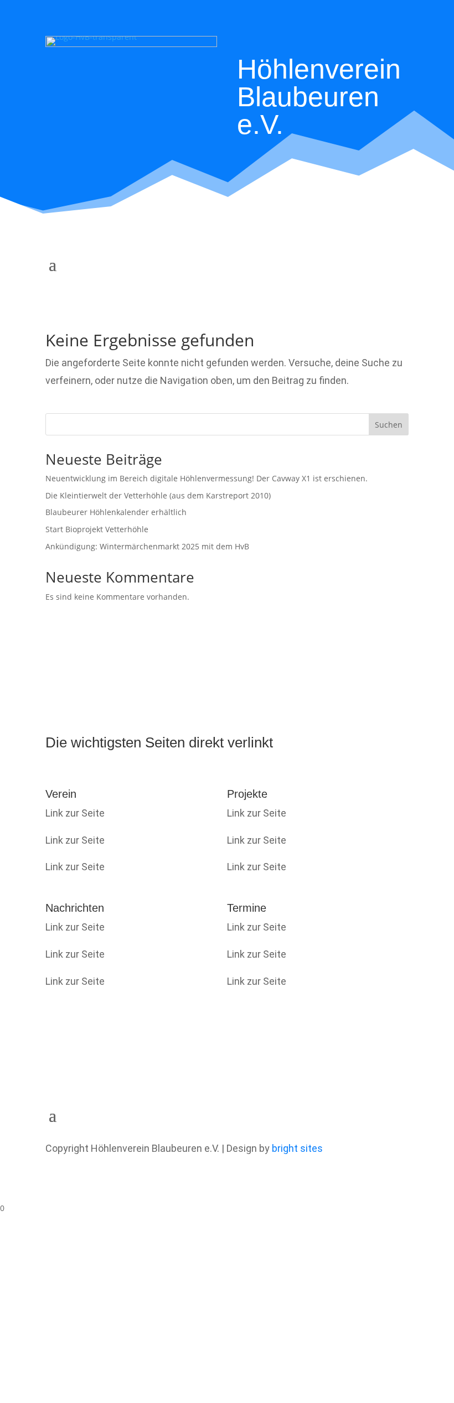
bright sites (297, 1148)
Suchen (389, 424)
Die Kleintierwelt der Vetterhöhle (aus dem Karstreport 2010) (158, 495)
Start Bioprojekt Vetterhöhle (96, 529)
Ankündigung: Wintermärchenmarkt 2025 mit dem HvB (147, 546)
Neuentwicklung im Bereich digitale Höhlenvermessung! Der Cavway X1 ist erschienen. (206, 478)
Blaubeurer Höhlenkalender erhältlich (116, 512)
